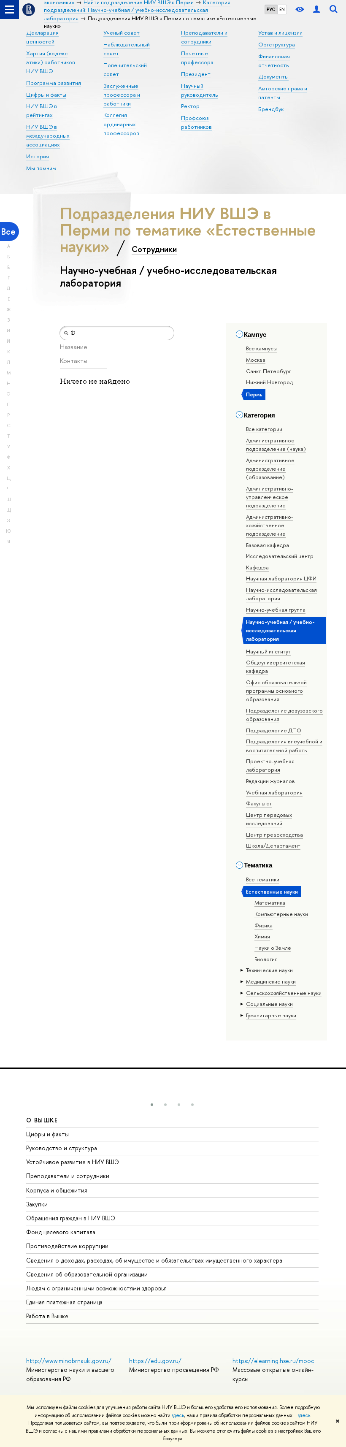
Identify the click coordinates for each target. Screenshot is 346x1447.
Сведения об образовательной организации (87, 1274)
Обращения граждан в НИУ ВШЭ (70, 1218)
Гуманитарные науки (271, 1015)
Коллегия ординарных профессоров (121, 123)
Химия (262, 936)
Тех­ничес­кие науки (269, 970)
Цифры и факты (46, 94)
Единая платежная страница (64, 1302)
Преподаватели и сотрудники (67, 1176)
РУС (271, 9)
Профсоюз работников (196, 122)
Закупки (37, 1204)
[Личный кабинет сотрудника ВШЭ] (316, 9)
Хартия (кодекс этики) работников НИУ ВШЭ (50, 62)
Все (8, 231)
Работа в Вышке (47, 1316)
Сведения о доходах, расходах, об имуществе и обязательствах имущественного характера (154, 1260)
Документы (273, 76)
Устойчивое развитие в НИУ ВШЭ (72, 1162)
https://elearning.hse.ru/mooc (273, 1361)
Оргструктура (276, 44)
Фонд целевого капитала (60, 1232)
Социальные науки (269, 1004)
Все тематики (262, 879)
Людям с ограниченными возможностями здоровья (96, 1288)
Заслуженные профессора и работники (121, 94)
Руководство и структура (61, 1148)
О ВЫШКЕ (42, 1120)
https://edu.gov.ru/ (155, 1361)
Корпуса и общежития (56, 1190)
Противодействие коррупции (67, 1246)
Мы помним (41, 168)
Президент (196, 74)
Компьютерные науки (281, 914)
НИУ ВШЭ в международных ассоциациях (48, 135)
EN (282, 9)
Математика (269, 902)
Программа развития (53, 83)
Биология (266, 959)
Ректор (190, 106)
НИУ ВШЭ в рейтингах (41, 110)
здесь (178, 1415)
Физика (263, 925)
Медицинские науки (271, 981)
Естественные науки (272, 891)
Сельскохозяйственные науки (284, 993)
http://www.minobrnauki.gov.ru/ (68, 1361)
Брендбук (271, 109)
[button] (152, 1104)
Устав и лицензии (280, 32)
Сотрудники (154, 249)
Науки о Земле (272, 947)
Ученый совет (121, 32)
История (37, 156)
